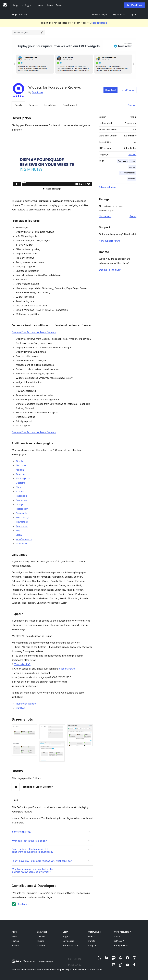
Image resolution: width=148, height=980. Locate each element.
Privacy (15, 945)
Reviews (33, 105)
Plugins (40, 941)
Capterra (20, 482)
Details (18, 105)
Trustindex (37, 92)
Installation (50, 105)
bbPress (119, 941)
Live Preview (128, 90)
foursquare (123, 161)
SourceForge (22, 517)
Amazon (20, 474)
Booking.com (23, 478)
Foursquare (21, 500)
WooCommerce (24, 539)
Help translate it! (99, 23)
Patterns (41, 945)
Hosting (15, 941)
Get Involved (94, 932)
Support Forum (67, 668)
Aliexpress (21, 465)
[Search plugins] (42, 32)
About (14, 932)
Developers (68, 941)
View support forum (109, 240)
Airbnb (19, 461)
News (14, 936)
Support (132, 105)
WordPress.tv (70, 945)
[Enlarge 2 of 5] (33, 745)
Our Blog (20, 708)
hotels (132, 161)
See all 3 (132, 154)
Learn (65, 932)
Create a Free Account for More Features (34, 332)
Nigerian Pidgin (46, 961)
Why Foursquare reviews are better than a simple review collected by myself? (33, 870)
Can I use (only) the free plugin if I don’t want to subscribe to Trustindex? (32, 850)
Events (91, 936)
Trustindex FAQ (22, 664)
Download (110, 90)
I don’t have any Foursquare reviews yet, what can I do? (42, 861)
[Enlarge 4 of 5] (61, 745)
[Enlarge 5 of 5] (88, 728)
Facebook (21, 495)
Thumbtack (22, 521)
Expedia (20, 491)
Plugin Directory (19, 14)
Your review (105, 216)
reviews (131, 179)
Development (70, 105)
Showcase (42, 932)
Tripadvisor (22, 526)
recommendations (127, 173)
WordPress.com (122, 932)
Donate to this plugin (110, 269)
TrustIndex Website (26, 703)
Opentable (21, 513)
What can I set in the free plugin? (29, 841)
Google (20, 504)
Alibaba (20, 469)
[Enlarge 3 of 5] (61, 728)
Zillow (19, 534)
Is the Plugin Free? (21, 831)
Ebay (18, 487)
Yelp (18, 530)
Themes (41, 936)
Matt (117, 936)
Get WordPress (134, 5)
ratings (132, 167)
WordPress (21, 543)
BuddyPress (121, 945)
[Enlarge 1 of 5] (33, 728)
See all (133, 216)
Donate (93, 941)
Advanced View (107, 187)
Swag (92, 945)
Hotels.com (22, 508)
